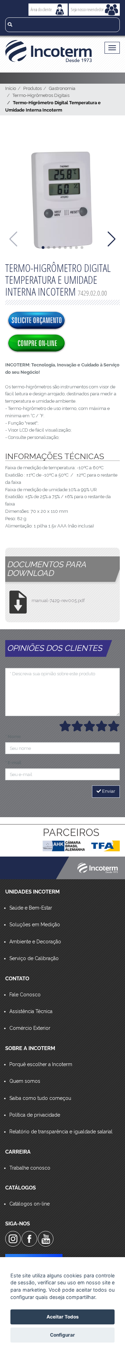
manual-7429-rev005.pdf (58, 600)
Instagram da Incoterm (13, 1238)
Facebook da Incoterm (29, 1238)
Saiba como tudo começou (40, 1098)
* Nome (13, 736)
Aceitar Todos (63, 1317)
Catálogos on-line (29, 1204)
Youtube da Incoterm (45, 1238)
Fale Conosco (25, 994)
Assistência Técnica (30, 1011)
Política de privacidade (34, 1115)
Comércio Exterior (29, 1028)
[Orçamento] (36, 321)
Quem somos (24, 1081)
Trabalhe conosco (29, 1168)
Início (10, 88)
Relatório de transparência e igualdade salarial (60, 1131)
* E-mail (13, 762)
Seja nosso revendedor (87, 9)
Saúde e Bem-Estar (30, 908)
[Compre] (36, 344)
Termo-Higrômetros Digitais (40, 95)
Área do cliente (41, 9)
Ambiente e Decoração (35, 941)
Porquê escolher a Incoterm (40, 1064)
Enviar (108, 791)
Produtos (32, 88)
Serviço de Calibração (34, 958)
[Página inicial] (48, 51)
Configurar (62, 1335)
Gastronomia (62, 88)
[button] (43, 247)
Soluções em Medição (34, 924)
